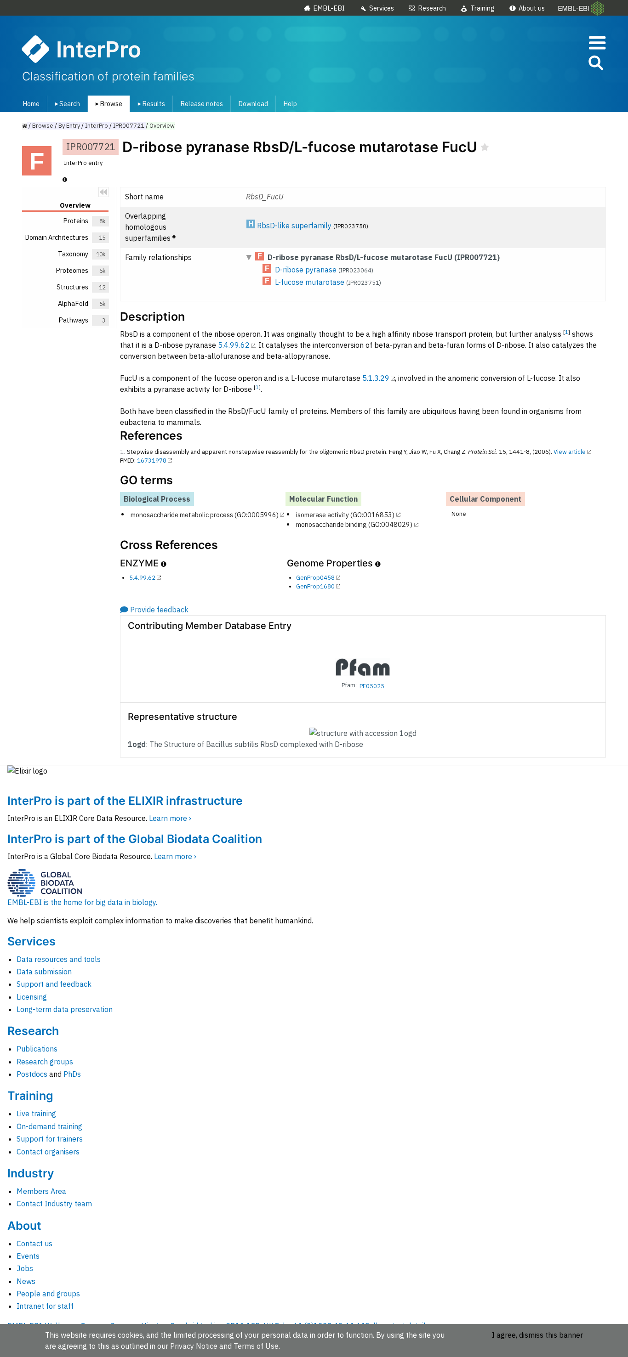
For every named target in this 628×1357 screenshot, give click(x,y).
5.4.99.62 (234, 345)
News (26, 1281)
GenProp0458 (315, 578)
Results (149, 103)
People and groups (48, 1293)
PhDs (72, 1074)
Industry (30, 1173)
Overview (162, 126)
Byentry (69, 126)
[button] (595, 64)
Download (253, 103)
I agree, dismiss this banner (537, 1335)
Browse (107, 103)
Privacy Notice (193, 1346)
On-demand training (49, 1126)
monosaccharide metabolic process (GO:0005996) (205, 514)
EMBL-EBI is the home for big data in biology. (82, 902)
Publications (37, 1048)
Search (65, 103)
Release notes (201, 103)
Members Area (41, 1191)
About (24, 1226)
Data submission (44, 971)
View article (570, 452)
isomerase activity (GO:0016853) (345, 514)
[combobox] (554, 63)
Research (432, 8)
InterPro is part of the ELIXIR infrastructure (125, 801)
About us (532, 8)
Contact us (34, 1243)
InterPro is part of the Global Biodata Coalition (134, 839)
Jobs (25, 1268)
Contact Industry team (54, 1203)
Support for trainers (50, 1138)
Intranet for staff (45, 1306)
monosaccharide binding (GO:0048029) (354, 524)
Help (290, 103)
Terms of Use (256, 1346)
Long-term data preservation (65, 1009)
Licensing (32, 996)
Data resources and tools (59, 959)
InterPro (96, 126)
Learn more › (170, 818)
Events (28, 1256)
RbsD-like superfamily (294, 225)
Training (482, 8)
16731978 (151, 460)
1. (122, 452)
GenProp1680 (315, 586)
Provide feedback (159, 609)
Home (31, 103)
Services (381, 8)
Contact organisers (48, 1151)
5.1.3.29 (375, 378)
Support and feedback (54, 984)
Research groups (45, 1061)
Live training (36, 1113)
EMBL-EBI (329, 8)
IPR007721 (128, 126)
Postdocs (32, 1074)
